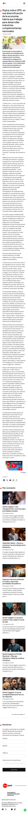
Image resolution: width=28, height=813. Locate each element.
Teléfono (5, 753)
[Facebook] (3, 809)
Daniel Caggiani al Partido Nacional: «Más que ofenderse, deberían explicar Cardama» (13, 657)
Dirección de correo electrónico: (11, 760)
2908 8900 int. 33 (13, 804)
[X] (6, 809)
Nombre (4, 738)
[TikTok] (15, 809)
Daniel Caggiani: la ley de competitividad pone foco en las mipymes (13, 694)
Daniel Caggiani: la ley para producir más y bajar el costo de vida (13, 620)
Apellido (4, 746)
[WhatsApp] (12, 809)
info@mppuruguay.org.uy (9, 806)
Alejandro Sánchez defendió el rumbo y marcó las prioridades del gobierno (13, 581)
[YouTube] (9, 809)
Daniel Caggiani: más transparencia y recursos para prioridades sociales (14, 509)
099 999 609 (5, 804)
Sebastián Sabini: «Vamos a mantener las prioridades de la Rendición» (14, 545)
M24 (24, 472)
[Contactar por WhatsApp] (25, 810)
